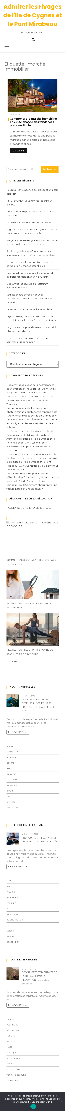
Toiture (10, 1036)
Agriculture (13, 752)
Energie (10, 1019)
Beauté (10, 763)
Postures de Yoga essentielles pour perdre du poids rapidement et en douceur (30, 275)
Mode (9, 1047)
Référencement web (38, 508)
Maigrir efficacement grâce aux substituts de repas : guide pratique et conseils (32, 242)
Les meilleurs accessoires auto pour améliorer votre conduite (28, 446)
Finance (10, 892)
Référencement (14, 920)
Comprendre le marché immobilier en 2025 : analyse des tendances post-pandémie (33, 122)
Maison (10, 936)
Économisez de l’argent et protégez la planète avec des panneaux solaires (32, 423)
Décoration (13, 942)
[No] (61, 1101)
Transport (12, 1080)
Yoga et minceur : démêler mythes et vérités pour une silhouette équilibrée (31, 231)
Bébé (9, 768)
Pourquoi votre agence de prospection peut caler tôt (32, 191)
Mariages (11, 785)
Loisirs (10, 931)
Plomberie (12, 1025)
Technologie (13, 1069)
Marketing (29, 834)
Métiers (10, 1041)
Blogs (9, 909)
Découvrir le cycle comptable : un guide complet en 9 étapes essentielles (29, 264)
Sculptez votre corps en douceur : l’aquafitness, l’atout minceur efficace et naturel (29, 298)
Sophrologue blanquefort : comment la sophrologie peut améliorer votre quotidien (31, 253)
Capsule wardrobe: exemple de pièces (28, 222)
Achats (10, 746)
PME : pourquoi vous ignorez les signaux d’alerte (29, 202)
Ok (33, 1106)
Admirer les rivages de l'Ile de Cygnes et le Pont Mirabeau (32, 15)
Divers (9, 791)
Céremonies (12, 780)
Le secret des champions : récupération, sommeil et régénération (29, 340)
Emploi (10, 881)
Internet (11, 903)
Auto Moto (12, 757)
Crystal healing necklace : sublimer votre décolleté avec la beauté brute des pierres (31, 318)
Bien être (11, 774)
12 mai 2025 (48, 107)
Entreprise (12, 807)
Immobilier (15, 114)
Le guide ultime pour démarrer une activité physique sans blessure (31, 329)
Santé (9, 1064)
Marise (20, 107)
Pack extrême (15, 508)
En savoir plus (17, 732)
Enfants (10, 802)
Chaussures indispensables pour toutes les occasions (30, 213)
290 (14, 661)
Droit (9, 796)
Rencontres (13, 1058)
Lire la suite (18, 150)
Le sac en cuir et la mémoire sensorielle (29, 309)
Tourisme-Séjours (16, 1075)
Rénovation (12, 1030)
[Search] (33, 39)
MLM (8, 886)
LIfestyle (11, 925)
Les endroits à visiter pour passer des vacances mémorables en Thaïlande (30, 400)
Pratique (28, 695)
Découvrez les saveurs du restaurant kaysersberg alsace (27, 285)
